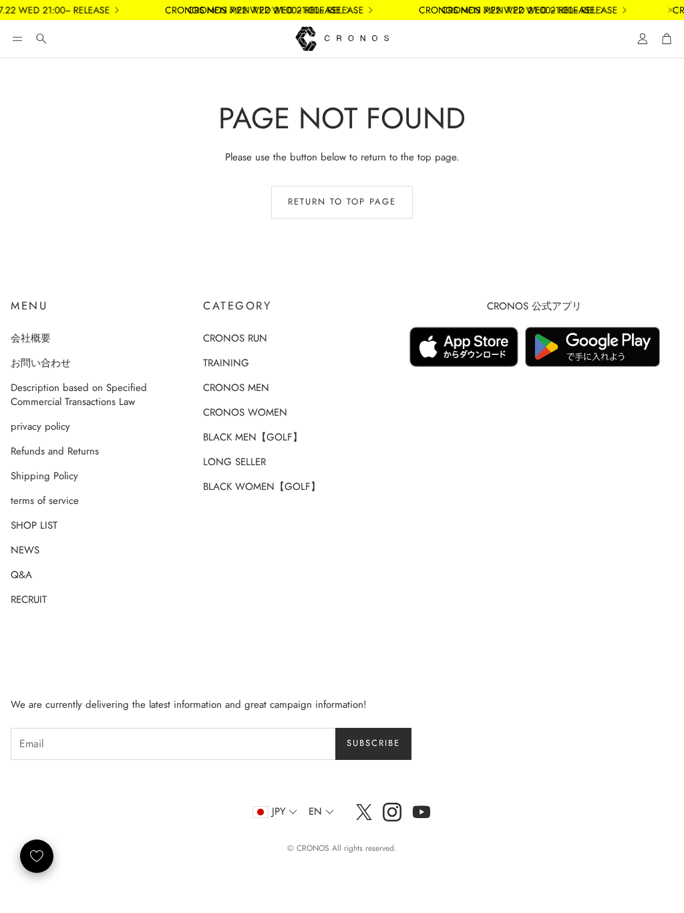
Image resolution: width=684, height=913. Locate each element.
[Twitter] (364, 812)
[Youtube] (421, 812)
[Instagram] (392, 812)
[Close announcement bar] (671, 10)
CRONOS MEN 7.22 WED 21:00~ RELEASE (268, 10)
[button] (17, 38)
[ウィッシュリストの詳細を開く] (36, 856)
